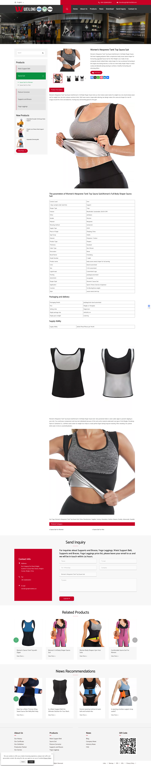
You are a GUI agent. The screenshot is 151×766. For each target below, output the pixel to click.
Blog (87, 738)
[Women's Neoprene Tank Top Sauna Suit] (57, 78)
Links (104, 763)
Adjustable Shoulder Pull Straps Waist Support (36, 120)
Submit (67, 598)
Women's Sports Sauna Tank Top (59, 650)
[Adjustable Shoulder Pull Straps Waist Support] (20, 123)
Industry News (91, 744)
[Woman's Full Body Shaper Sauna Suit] (123, 633)
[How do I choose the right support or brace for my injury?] (28, 692)
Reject (23, 762)
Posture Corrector (24, 92)
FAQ (87, 747)
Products (93, 9)
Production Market (20, 747)
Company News (91, 741)
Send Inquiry (121, 9)
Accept (31, 762)
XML (122, 763)
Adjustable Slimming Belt (33, 139)
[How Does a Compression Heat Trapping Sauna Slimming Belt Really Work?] (60, 692)
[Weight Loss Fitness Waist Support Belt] (20, 133)
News (101, 9)
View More (21, 151)
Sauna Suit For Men (25, 85)
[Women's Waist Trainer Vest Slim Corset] (28, 633)
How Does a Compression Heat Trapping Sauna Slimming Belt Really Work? (58, 710)
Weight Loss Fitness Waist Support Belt (35, 130)
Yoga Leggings (23, 106)
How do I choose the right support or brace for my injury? (28, 710)
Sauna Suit (32, 41)
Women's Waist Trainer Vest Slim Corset (27, 651)
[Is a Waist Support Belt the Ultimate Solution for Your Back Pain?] (123, 692)
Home (75, 9)
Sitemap (111, 763)
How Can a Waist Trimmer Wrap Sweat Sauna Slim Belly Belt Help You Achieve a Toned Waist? (90, 710)
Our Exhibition (19, 744)
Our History (18, 738)
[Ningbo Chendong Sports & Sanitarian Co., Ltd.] (33, 9)
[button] (16, 640)
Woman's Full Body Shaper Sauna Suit (122, 651)
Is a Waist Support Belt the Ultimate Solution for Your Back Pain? (121, 710)
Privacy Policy (130, 763)
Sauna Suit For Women (43, 41)
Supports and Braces (25, 99)
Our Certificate (19, 741)
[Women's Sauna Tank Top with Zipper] (91, 633)
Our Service (18, 750)
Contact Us (132, 9)
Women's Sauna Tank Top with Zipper (90, 651)
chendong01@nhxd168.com (128, 2)
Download (110, 9)
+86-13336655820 (106, 2)
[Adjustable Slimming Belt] (20, 143)
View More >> (20, 656)
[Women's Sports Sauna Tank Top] (60, 633)
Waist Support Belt (24, 69)
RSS (117, 763)
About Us (83, 9)
